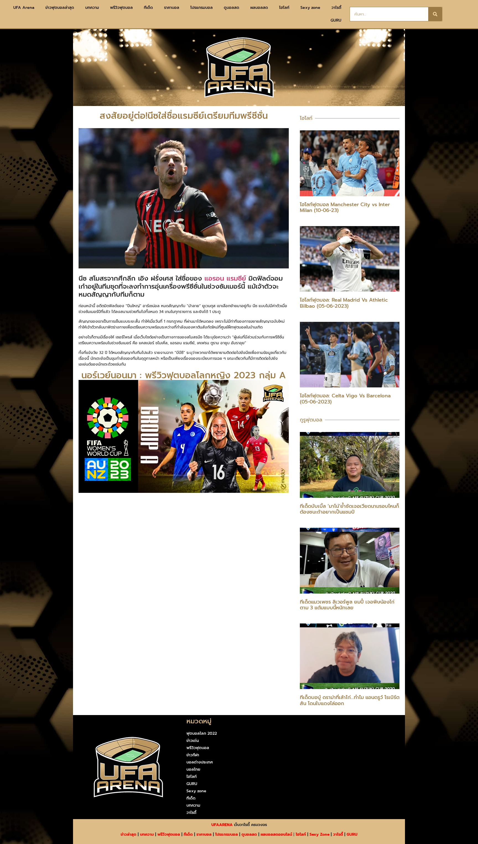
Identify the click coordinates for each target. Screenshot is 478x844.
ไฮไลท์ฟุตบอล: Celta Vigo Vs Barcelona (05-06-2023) (345, 399)
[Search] (435, 14)
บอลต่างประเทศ (199, 762)
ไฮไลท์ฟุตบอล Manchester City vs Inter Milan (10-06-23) (345, 207)
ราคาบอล (171, 8)
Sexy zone (310, 8)
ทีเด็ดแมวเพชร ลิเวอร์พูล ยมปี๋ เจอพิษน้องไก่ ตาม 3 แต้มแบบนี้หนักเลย (347, 605)
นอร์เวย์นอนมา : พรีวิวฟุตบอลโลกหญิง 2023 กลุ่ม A (183, 375)
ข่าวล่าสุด (128, 834)
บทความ (92, 8)
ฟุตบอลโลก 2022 (201, 733)
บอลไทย (193, 769)
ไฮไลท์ (284, 8)
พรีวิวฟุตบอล (121, 8)
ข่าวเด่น (192, 741)
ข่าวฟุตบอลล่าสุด (59, 8)
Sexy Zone (319, 834)
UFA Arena (23, 8)
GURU (336, 20)
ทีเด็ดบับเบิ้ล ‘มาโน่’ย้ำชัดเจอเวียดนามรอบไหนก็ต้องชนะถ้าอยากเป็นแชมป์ (349, 509)
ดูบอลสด (231, 8)
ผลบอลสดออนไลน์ (276, 834)
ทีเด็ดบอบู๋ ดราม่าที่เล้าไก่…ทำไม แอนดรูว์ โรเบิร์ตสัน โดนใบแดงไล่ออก (349, 700)
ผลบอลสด (259, 8)
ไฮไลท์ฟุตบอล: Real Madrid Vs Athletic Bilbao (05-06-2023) (344, 303)
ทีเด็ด (148, 8)
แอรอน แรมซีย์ (225, 278)
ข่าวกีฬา (192, 755)
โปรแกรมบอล (201, 8)
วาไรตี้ (336, 8)
